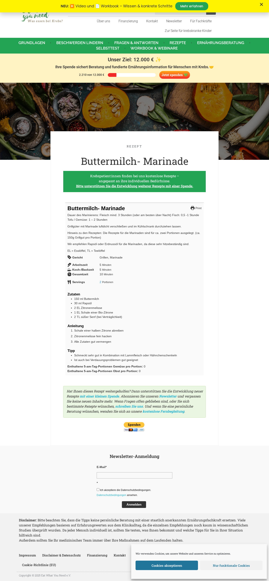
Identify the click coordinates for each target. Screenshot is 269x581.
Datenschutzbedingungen (111, 495)
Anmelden (134, 504)
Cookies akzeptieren (167, 565)
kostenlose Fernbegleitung (163, 411)
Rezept (134, 146)
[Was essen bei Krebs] (42, 14)
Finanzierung (128, 21)
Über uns (103, 21)
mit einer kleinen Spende (99, 396)
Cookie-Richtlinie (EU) (39, 565)
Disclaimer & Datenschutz (61, 555)
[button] (261, 4)
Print (198, 208)
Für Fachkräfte (201, 21)
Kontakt (152, 21)
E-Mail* (102, 467)
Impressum (27, 555)
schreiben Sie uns (129, 406)
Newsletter (174, 21)
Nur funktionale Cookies (231, 565)
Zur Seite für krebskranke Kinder (188, 31)
